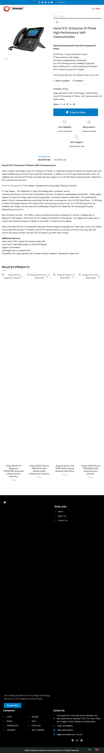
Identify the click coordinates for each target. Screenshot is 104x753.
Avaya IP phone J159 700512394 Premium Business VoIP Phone (64, 468)
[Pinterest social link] (45, 2)
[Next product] (59, 22)
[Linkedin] (81, 740)
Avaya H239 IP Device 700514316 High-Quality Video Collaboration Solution (39, 469)
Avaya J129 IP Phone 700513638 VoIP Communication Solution (90, 469)
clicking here (94, 75)
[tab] (44, 159)
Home (55, 16)
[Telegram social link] (52, 2)
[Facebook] (72, 740)
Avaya (61, 16)
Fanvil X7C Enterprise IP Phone (66, 96)
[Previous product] (54, 22)
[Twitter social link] (42, 2)
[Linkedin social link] (48, 2)
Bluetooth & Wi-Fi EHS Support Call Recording (78, 93)
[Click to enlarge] (6, 58)
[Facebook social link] (39, 2)
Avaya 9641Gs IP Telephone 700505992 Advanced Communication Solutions (13, 471)
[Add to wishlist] (21, 277)
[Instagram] (77, 740)
